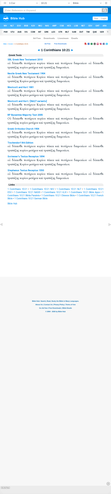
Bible (5, 44)
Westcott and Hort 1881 (21, 87)
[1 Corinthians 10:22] (107, 231)
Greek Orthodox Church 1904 (23, 128)
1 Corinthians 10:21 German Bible (31, 198)
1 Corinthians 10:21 (17, 189)
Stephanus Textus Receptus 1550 (26, 170)
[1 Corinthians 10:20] (3, 231)
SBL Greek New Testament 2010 (25, 59)
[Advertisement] (55, 259)
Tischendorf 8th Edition (20, 142)
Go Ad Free (5, 487)
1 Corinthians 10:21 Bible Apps (84, 192)
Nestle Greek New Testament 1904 (26, 73)
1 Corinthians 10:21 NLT (69, 189)
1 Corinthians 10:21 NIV (42, 189)
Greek (10, 44)
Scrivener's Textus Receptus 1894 (26, 156)
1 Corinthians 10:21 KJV (54, 192)
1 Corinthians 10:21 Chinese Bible (58, 195)
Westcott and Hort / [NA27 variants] (27, 101)
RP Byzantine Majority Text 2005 (25, 115)
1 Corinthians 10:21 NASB (27, 192)
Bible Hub (12, 203)
